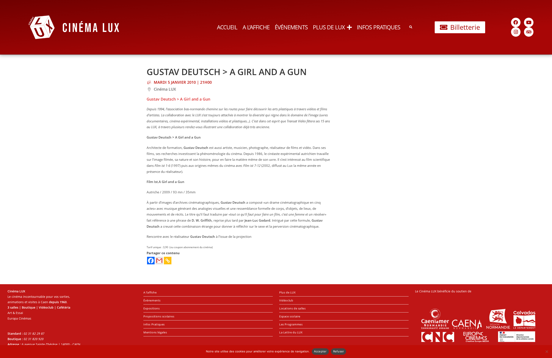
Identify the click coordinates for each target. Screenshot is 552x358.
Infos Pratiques (378, 27)
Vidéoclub (286, 300)
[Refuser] (546, 351)
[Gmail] (159, 260)
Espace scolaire (289, 316)
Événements (291, 27)
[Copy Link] (167, 260)
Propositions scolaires (158, 316)
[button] (410, 27)
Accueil (227, 27)
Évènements (152, 300)
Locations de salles (292, 308)
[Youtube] (528, 22)
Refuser (338, 351)
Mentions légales (155, 332)
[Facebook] (516, 22)
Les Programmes (291, 324)
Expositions (151, 308)
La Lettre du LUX (291, 332)
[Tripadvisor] (528, 32)
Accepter (320, 351)
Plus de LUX (329, 27)
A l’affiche (256, 27)
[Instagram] (516, 32)
